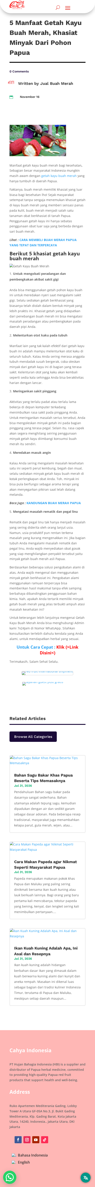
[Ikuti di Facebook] (18, 1139)
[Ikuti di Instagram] (26, 1139)
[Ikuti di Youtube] (35, 1139)
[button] (9, 1177)
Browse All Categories (33, 737)
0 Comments (19, 71)
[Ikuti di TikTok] (44, 1139)
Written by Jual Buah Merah (45, 83)
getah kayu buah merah (59, 176)
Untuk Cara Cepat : (47, 649)
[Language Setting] (86, 1178)
